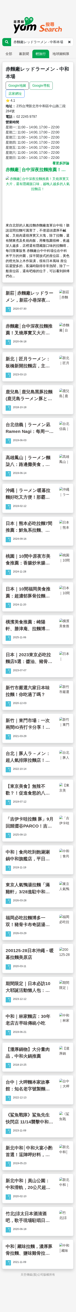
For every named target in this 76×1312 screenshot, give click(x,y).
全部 (8, 54)
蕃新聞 (24, 54)
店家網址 (15, 93)
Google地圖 (17, 85)
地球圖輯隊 (60, 54)
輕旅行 (41, 54)
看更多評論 (60, 163)
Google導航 (41, 85)
